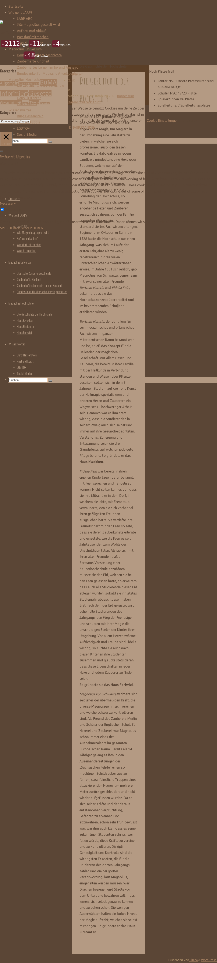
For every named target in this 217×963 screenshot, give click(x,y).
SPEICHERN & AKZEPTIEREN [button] (21, 228)
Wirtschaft (45, 103)
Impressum (125, 96)
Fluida (193, 960)
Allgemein (9, 83)
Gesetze (40, 93)
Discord (71, 80)
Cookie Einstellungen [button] (162, 120)
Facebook (72, 68)
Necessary (13, 209)
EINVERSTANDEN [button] (82, 127)
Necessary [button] (8, 203)
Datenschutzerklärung (85, 102)
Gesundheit (11, 102)
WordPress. (209, 960)
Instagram (73, 74)
